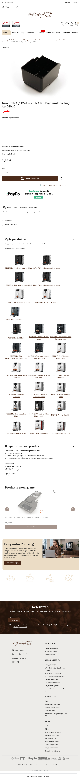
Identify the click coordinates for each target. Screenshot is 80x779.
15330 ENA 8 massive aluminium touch (39, 395)
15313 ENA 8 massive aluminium (16, 395)
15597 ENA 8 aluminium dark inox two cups (60, 338)
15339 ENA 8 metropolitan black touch (39, 415)
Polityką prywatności (20, 627)
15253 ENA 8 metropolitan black (16, 415)
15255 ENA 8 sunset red (39, 433)
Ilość (3, 168)
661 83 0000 (9, 2)
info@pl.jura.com (11, 475)
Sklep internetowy (38, 776)
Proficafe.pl (5, 40)
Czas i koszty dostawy (53, 673)
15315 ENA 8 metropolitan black (61, 395)
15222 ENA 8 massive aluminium (61, 376)
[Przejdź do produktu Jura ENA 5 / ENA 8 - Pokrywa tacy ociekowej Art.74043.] (31, 502)
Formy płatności (50, 665)
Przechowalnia (50, 655)
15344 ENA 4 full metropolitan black (18, 268)
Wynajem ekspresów (52, 735)
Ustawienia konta (51, 652)
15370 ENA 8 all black (16, 338)
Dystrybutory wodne (52, 742)
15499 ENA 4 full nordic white (46, 302)
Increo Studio (43, 770)
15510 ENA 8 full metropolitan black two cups (39, 357)
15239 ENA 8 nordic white (60, 415)
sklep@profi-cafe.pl (11, 7)
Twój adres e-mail (14, 617)
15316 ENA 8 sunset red (61, 433)
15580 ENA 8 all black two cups (39, 338)
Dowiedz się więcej (12, 563)
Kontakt (47, 726)
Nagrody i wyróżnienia (52, 751)
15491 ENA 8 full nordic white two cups (16, 376)
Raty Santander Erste (52, 683)
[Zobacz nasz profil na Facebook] (13, 662)
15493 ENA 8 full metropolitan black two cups (16, 357)
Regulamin (20, 625)
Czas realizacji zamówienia (54, 676)
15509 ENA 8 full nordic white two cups (39, 376)
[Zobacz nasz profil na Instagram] (17, 662)
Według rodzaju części (30, 40)
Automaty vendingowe (53, 732)
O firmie (47, 729)
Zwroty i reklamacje (52, 679)
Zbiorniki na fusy (64, 40)
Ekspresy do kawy (51, 738)
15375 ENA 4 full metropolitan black (46, 268)
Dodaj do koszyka (32, 178)
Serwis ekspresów (51, 745)
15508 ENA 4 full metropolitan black (46, 285)
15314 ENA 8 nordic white (16, 433)
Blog (46, 701)
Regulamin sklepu (51, 710)
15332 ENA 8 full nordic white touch (60, 357)
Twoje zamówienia (51, 648)
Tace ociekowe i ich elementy (48, 40)
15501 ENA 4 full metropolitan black (19, 285)
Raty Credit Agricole (52, 686)
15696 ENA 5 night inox (14, 319)
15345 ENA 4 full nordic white (19, 302)
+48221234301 (10, 473)
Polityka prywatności (52, 707)
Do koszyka (31, 527)
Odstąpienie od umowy (53, 704)
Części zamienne (16, 40)
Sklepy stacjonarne (51, 748)
